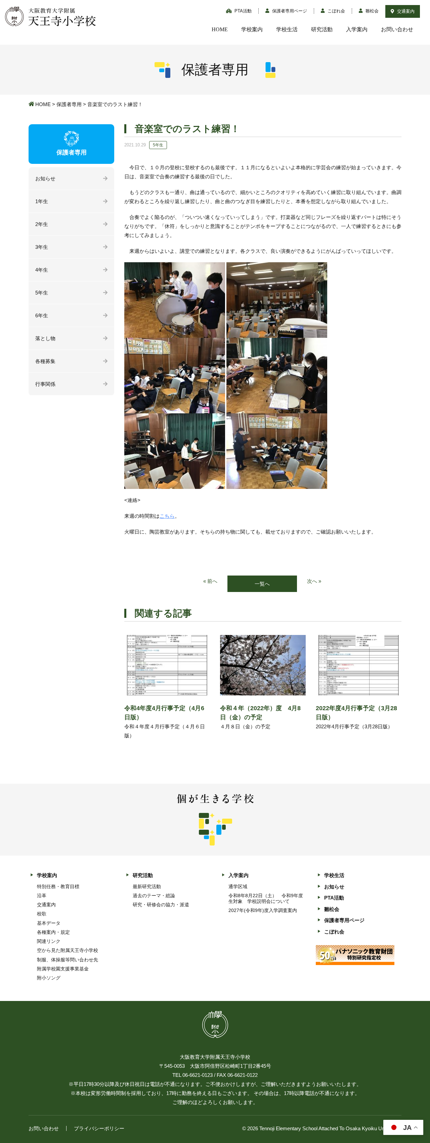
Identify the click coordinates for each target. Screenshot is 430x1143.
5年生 (41, 292)
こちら (167, 516)
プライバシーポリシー (99, 1128)
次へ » (314, 581)
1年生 (41, 201)
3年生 (41, 247)
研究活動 (322, 29)
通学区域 (237, 886)
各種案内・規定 (53, 932)
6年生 (41, 315)
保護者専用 (69, 104)
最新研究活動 (147, 886)
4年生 (41, 270)
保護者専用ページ (289, 10)
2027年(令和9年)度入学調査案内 (262, 910)
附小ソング (48, 977)
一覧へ (262, 584)
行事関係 (45, 384)
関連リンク (48, 941)
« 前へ (210, 581)
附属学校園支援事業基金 (63, 968)
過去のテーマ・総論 (154, 895)
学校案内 (252, 29)
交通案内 (405, 11)
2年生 (41, 224)
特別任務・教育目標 (58, 886)
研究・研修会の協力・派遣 (161, 904)
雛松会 (371, 10)
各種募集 (45, 361)
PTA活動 (242, 10)
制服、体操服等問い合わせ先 (67, 959)
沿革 (41, 895)
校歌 (41, 913)
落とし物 (45, 338)
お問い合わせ (397, 29)
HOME (220, 29)
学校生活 (287, 29)
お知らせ (45, 178)
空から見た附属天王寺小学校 (67, 950)
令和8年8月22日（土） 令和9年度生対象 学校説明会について (265, 898)
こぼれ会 (335, 10)
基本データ (48, 923)
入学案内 (357, 29)
